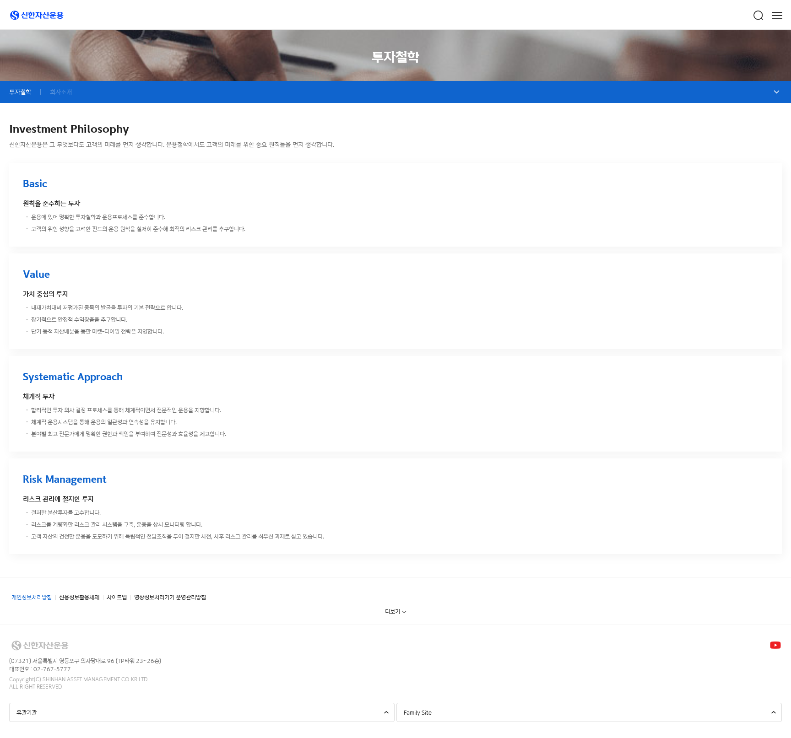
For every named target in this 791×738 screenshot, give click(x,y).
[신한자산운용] (36, 15)
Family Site (418, 712)
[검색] (758, 15)
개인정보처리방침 (31, 597)
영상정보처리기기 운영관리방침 (170, 597)
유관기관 (26, 712)
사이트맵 (117, 597)
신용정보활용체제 (79, 597)
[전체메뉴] (777, 15)
